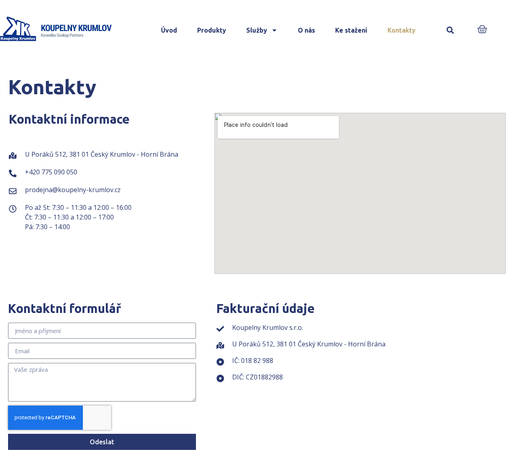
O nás (306, 30)
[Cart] (482, 30)
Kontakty (401, 30)
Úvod (169, 30)
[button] (450, 30)
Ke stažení (351, 30)
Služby (256, 30)
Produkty (211, 30)
